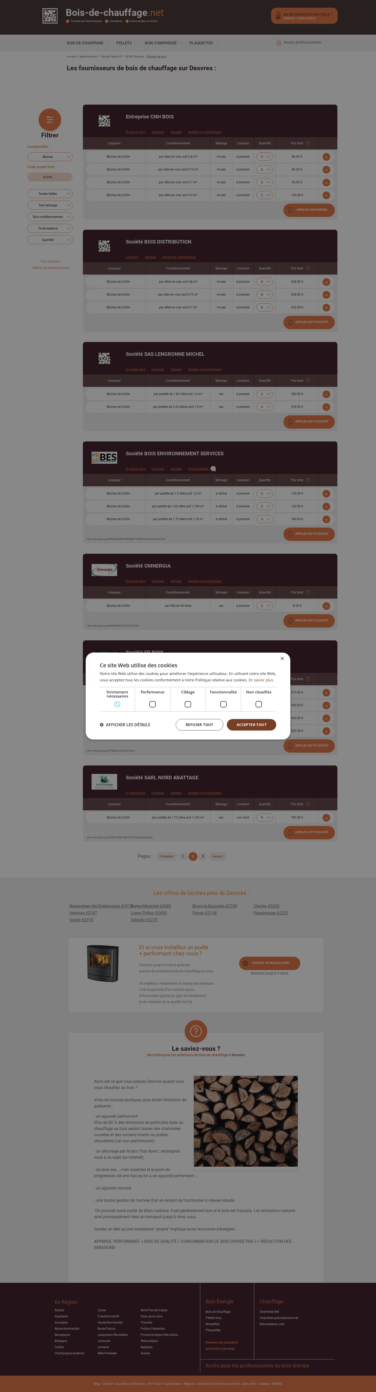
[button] (125, 725)
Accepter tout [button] (252, 724)
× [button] (282, 659)
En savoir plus (261, 679)
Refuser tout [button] (199, 724)
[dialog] (188, 696)
